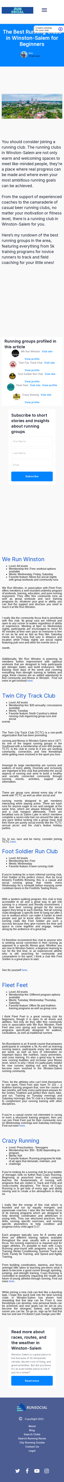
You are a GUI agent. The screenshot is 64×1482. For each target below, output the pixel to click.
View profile (32, 359)
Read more (32, 1380)
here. (30, 680)
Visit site (47, 351)
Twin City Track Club (28, 695)
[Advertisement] (32, 301)
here (13, 841)
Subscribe (32, 476)
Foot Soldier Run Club (30, 851)
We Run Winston (23, 559)
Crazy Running (20, 1140)
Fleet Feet (15, 985)
